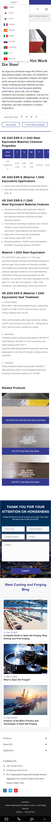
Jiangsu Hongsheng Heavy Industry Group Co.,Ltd (22, 805)
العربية (10, 53)
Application (8, 750)
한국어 (11, 19)
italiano (11, 36)
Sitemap (19, 812)
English (11, 7)
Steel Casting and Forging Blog (25, 587)
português (12, 47)
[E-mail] (6, 819)
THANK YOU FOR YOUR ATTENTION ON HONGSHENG (25, 509)
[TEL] (19, 819)
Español (12, 30)
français (12, 24)
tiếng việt (12, 58)
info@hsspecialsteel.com (16, 770)
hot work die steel (14, 88)
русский (12, 41)
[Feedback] (32, 819)
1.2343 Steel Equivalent (35, 125)
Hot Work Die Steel (41, 16)
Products (7, 738)
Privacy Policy (30, 812)
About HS (7, 744)
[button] (30, 54)
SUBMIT (25, 571)
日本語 (11, 13)
